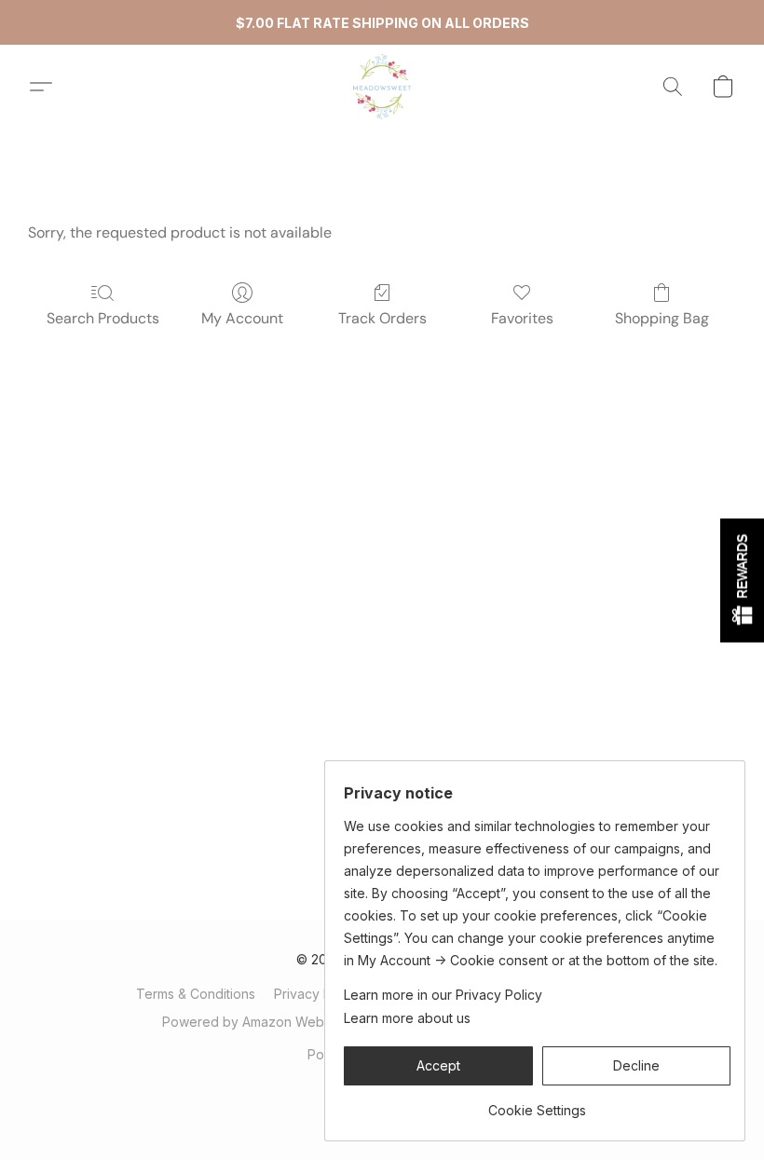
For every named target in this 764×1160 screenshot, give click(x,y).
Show (742, 580)
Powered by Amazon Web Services (272, 1022)
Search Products (103, 318)
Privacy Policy (317, 994)
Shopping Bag (662, 318)
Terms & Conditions (195, 994)
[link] (537, 1103)
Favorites (522, 318)
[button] (382, 86)
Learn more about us (407, 1018)
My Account (242, 318)
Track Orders (382, 318)
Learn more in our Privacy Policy (443, 995)
